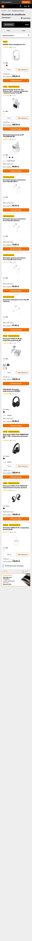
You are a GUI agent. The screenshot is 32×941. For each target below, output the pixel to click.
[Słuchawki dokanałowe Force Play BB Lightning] (16, 309)
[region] (16, 11)
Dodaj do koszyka (16, 80)
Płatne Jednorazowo (23, 69)
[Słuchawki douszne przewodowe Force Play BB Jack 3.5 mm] (16, 270)
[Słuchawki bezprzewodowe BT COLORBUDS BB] (16, 147)
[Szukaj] (21, 6)
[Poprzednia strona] (20, 571)
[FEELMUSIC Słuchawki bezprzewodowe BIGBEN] (16, 401)
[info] (8, 365)
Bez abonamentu (9, 24)
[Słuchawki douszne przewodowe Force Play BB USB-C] (16, 189)
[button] (4, 10)
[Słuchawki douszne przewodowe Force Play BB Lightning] (16, 228)
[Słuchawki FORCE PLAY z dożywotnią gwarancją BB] (16, 540)
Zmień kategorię (6, 17)
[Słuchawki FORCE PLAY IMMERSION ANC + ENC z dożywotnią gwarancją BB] (16, 448)
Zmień (27, 24)
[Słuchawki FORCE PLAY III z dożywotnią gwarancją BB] (16, 351)
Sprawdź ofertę (7, 584)
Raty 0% (9, 69)
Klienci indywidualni (6, 2)
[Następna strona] (29, 571)
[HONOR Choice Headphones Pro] (16, 55)
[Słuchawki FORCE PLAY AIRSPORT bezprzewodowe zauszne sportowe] (16, 498)
